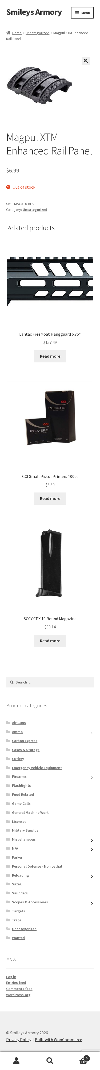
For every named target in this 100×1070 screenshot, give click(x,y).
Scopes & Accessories (30, 902)
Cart (77, 1056)
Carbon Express (24, 740)
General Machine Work (30, 812)
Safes (17, 884)
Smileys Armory (34, 12)
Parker (17, 857)
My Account (16, 1061)
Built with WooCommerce (58, 1039)
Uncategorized (37, 32)
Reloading (20, 875)
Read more (50, 356)
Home (17, 32)
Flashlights (21, 785)
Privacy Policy (18, 1039)
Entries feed (16, 982)
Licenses (19, 821)
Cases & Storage (25, 749)
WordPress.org (18, 994)
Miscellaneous (24, 839)
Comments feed (19, 988)
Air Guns (19, 722)
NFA (15, 848)
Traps (17, 920)
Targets (18, 911)
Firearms (19, 776)
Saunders (20, 893)
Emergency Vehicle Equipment (37, 767)
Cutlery (18, 758)
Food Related (23, 794)
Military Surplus (25, 830)
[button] (86, 61)
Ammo (17, 731)
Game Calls (21, 803)
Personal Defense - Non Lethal (37, 866)
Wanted (18, 937)
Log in (11, 976)
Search (50, 1061)
